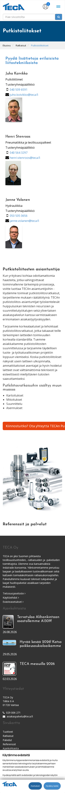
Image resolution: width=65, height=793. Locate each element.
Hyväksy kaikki (52, 785)
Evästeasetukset (13, 601)
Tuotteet (8, 731)
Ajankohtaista (11, 748)
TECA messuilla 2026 (37, 664)
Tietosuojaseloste (14, 593)
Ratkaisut (21, 45)
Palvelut (7, 740)
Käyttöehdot (10, 597)
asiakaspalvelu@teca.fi (20, 716)
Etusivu (7, 45)
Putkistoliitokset (39, 45)
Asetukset (35, 785)
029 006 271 (13, 712)
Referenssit (9, 744)
